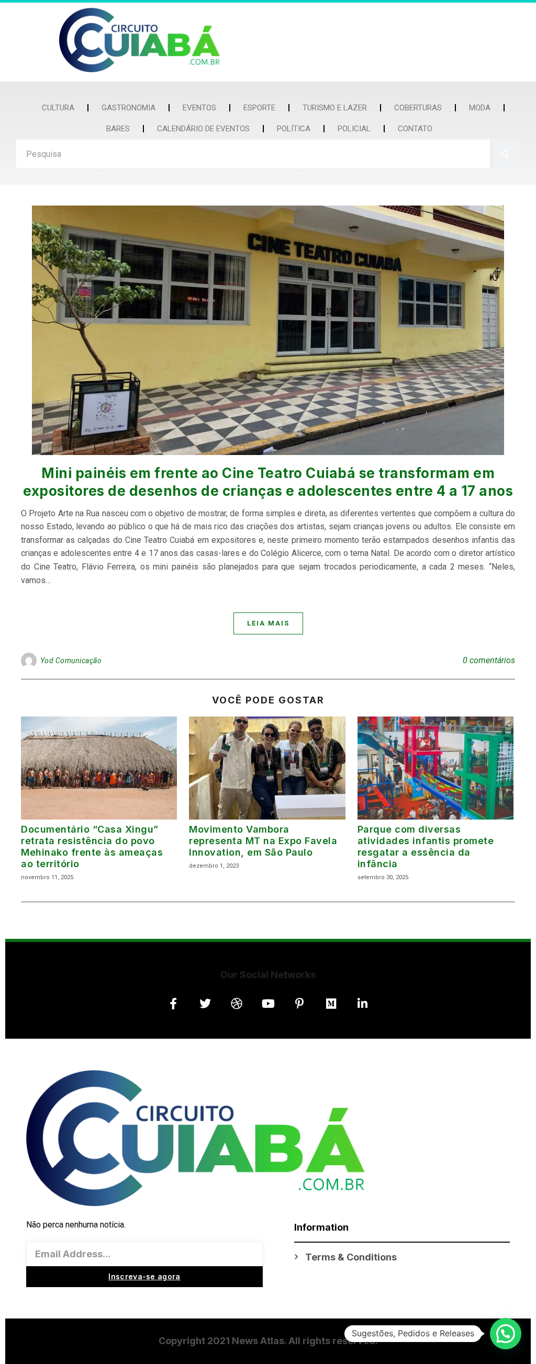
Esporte (259, 107)
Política (293, 128)
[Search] (505, 154)
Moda (479, 107)
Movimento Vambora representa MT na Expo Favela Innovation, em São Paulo (263, 841)
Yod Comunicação (71, 660)
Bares (118, 128)
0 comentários (489, 660)
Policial (354, 128)
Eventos (199, 107)
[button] (505, 1333)
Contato (415, 128)
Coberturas (418, 107)
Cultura (58, 107)
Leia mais (268, 623)
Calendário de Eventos (203, 128)
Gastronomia (128, 107)
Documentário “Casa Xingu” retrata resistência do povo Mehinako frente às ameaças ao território (92, 846)
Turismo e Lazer (335, 107)
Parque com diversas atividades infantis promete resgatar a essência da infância (426, 846)
